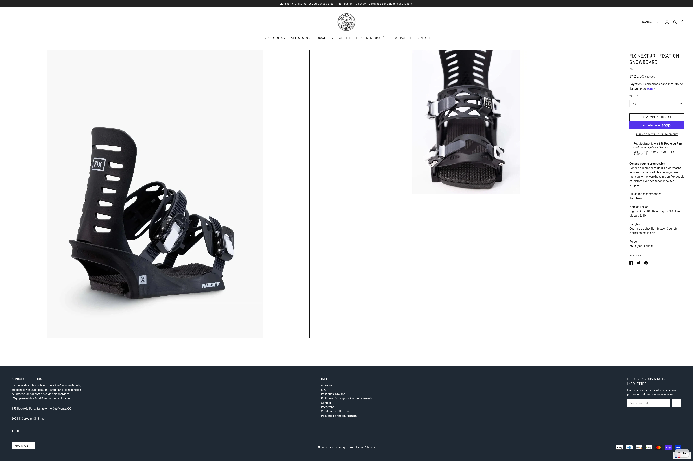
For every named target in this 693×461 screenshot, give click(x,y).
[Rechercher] (675, 21)
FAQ (323, 390)
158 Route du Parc (671, 143)
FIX (631, 69)
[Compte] (667, 21)
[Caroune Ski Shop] (346, 21)
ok (677, 403)
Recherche (327, 407)
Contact (326, 403)
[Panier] (682, 22)
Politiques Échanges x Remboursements (346, 398)
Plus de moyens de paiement (657, 134)
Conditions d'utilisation (335, 411)
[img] (13, 431)
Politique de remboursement (339, 415)
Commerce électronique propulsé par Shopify (346, 447)
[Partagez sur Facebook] (631, 262)
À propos (326, 385)
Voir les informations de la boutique (654, 153)
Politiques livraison (333, 394)
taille (633, 96)
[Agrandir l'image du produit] (154, 194)
